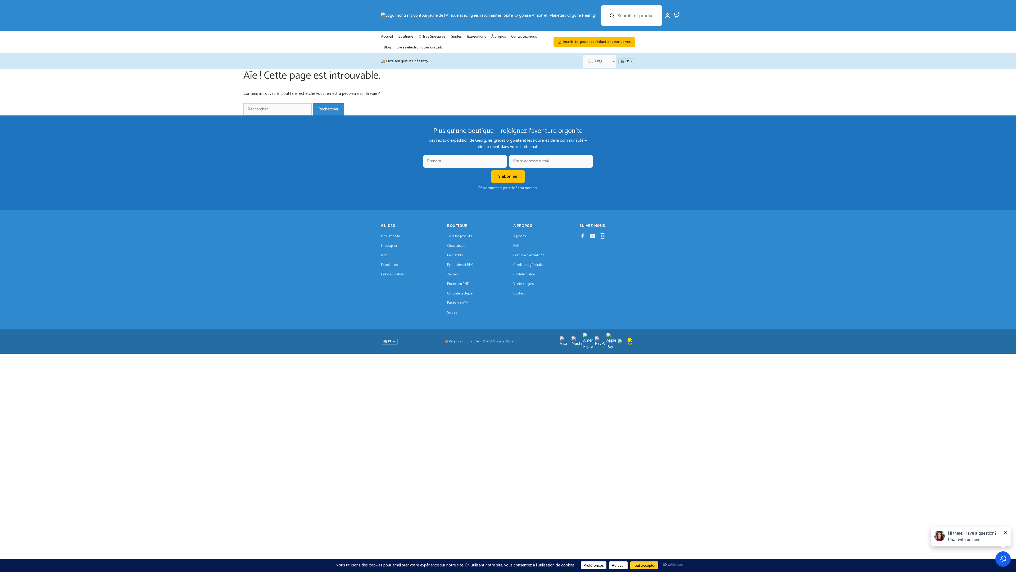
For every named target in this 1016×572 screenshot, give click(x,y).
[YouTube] (592, 237)
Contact (519, 293)
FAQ (516, 246)
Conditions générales (528, 265)
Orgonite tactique (460, 293)
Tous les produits (459, 236)
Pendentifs (455, 255)
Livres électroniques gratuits (419, 47)
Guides (456, 37)
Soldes (452, 312)
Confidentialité (524, 274)
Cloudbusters (456, 246)
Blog (387, 47)
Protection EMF (458, 284)
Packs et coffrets (459, 303)
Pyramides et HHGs (461, 265)
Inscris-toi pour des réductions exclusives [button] (597, 42)
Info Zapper (389, 246)
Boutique (405, 37)
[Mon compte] (667, 16)
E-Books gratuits (393, 274)
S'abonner (508, 176)
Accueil (387, 37)
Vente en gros (523, 284)
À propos (498, 37)
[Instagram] (602, 237)
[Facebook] (582, 237)
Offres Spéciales (432, 37)
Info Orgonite (390, 236)
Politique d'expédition (528, 255)
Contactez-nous (524, 37)
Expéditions (476, 37)
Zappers (453, 274)
